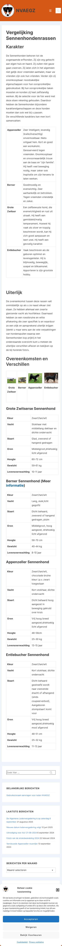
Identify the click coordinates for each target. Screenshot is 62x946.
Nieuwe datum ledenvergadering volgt (23, 827)
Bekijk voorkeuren (31, 935)
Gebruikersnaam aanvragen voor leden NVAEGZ (28, 795)
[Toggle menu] (50, 10)
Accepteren (31, 919)
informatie (15, 485)
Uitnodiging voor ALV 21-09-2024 (21, 832)
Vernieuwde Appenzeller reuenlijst (22, 843)
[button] (57, 889)
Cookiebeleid (22, 942)
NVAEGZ (25, 10)
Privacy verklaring (36, 942)
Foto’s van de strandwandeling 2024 (22, 838)
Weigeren (31, 927)
